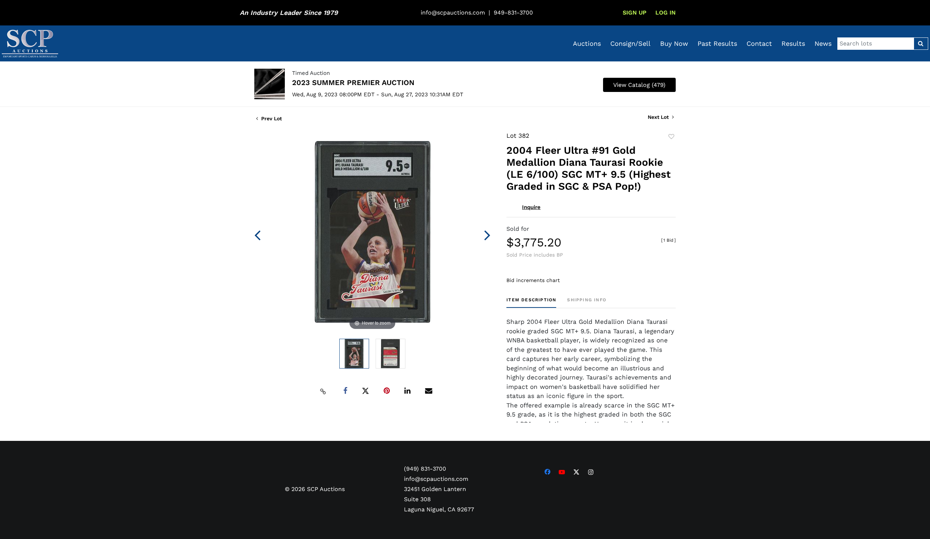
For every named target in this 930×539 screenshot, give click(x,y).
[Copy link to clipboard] (323, 391)
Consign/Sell (630, 43)
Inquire (531, 207)
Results (793, 43)
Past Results (717, 43)
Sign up (634, 12)
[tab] (531, 302)
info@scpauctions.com (453, 12)
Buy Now (674, 43)
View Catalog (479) (639, 84)
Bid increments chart (533, 280)
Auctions (587, 43)
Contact (759, 43)
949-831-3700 (513, 12)
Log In (665, 12)
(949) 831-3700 (425, 468)
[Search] (921, 43)
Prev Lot (271, 118)
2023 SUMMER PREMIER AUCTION (353, 82)
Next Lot (659, 117)
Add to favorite (671, 137)
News (823, 43)
